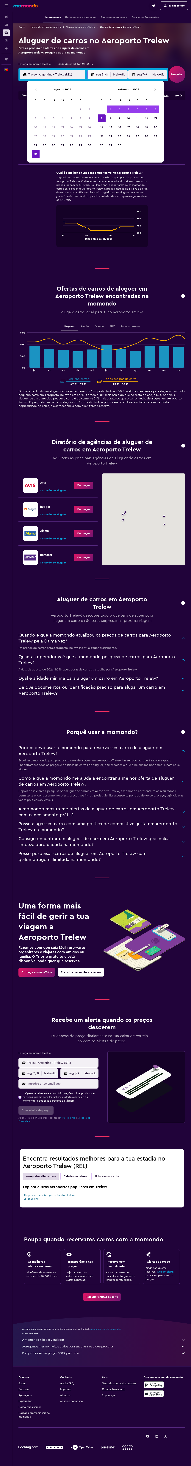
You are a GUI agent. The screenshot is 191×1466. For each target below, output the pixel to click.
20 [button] (62, 136)
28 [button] (71, 145)
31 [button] (35, 154)
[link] (83, 485)
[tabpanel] (101, 212)
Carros (21, 27)
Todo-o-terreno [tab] (130, 326)
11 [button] (44, 127)
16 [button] (89, 127)
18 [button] (44, 136)
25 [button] (44, 145)
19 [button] (53, 136)
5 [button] (53, 118)
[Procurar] (6, 25)
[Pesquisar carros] (6, 33)
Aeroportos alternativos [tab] (41, 1176)
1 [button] (80, 109)
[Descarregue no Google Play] (154, 1384)
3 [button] (36, 118)
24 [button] (35, 145)
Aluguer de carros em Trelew (80, 27)
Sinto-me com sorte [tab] (107, 1176)
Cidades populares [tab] (75, 1176)
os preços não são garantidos (106, 1329)
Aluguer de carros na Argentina (45, 27)
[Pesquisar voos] (6, 17)
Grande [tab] (99, 326)
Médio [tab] (85, 326)
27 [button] (62, 145)
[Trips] (6, 59)
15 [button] (80, 127)
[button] (6, 6)
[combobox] (35, 64)
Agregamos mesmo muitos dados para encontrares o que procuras (67, 1346)
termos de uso (67, 1118)
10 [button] (35, 127)
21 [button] (71, 136)
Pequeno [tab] (69, 326)
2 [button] (89, 109)
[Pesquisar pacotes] (6, 40)
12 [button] (53, 127)
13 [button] (62, 127)
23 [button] (89, 136)
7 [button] (71, 118)
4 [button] (45, 118)
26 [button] (53, 145)
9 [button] (89, 118)
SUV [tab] (112, 326)
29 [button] (80, 145)
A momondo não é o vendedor (43, 1339)
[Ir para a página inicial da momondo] (25, 5)
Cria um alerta (165, 1271)
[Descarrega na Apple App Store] (154, 1393)
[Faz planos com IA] (6, 48)
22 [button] (80, 136)
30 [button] (89, 145)
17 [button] (35, 136)
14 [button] (71, 127)
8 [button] (80, 118)
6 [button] (62, 118)
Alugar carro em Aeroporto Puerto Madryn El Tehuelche (49, 1197)
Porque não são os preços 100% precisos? (50, 1353)
